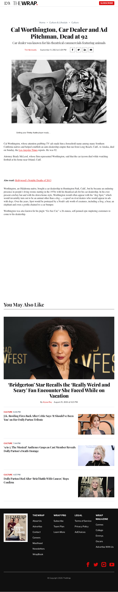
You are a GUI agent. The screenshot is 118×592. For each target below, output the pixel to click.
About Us (37, 521)
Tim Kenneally (30, 50)
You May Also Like (24, 304)
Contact (37, 532)
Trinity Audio (32, 133)
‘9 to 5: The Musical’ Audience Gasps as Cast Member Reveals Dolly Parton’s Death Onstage (40, 449)
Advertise (37, 526)
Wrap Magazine (102, 517)
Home (42, 22)
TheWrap (38, 515)
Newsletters (39, 548)
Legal (78, 515)
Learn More (59, 532)
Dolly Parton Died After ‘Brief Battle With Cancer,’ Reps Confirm (36, 480)
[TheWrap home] (25, 3)
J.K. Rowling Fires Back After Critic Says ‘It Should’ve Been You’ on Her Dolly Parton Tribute (38, 417)
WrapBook (38, 554)
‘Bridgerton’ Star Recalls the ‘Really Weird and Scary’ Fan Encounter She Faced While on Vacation (59, 390)
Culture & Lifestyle (58, 22)
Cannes (99, 524)
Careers (36, 537)
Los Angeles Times (28, 150)
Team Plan (59, 526)
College (99, 530)
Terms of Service (83, 521)
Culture (75, 22)
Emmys (99, 535)
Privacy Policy (81, 526)
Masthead (38, 543)
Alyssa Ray (47, 402)
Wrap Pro (60, 515)
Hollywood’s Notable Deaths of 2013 (33, 180)
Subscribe (106, 3)
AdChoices (80, 532)
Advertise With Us (105, 546)
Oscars (99, 541)
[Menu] (7, 3)
